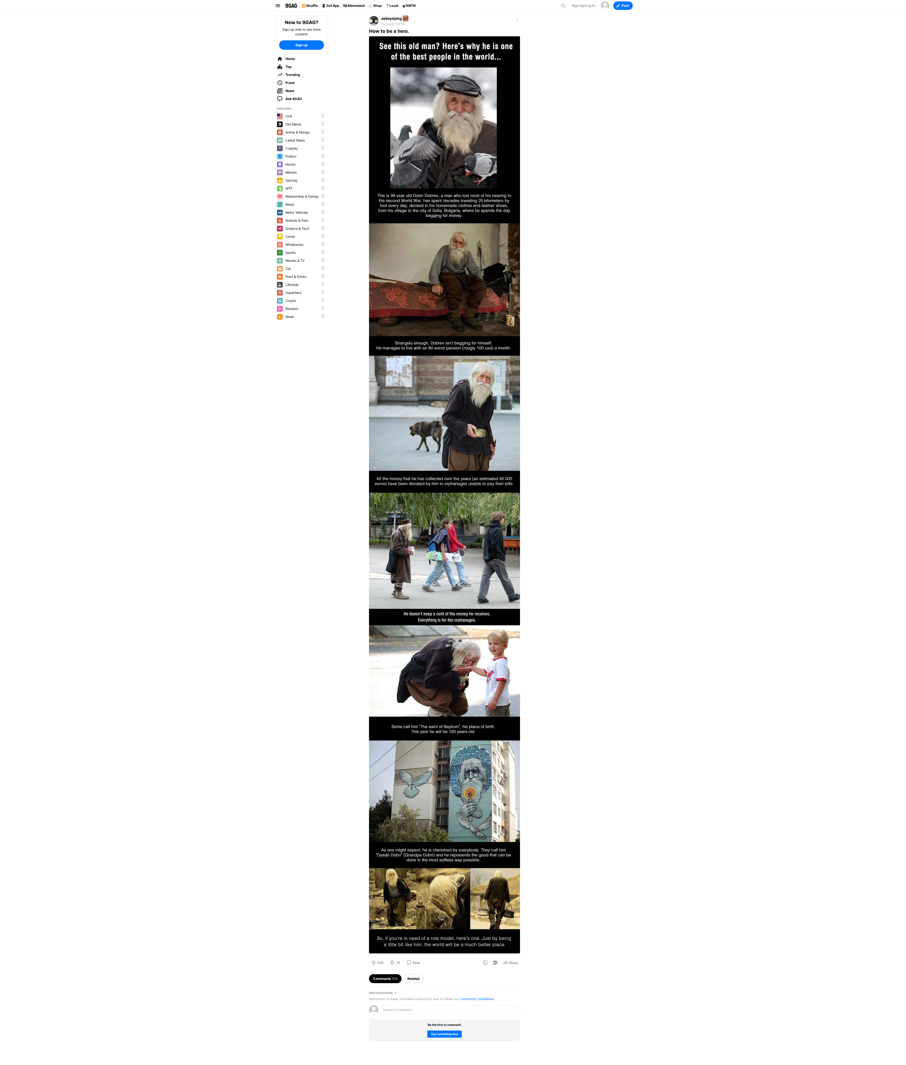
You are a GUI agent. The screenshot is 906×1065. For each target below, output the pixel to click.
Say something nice (444, 1034)
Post (625, 6)
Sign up (301, 45)
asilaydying (391, 18)
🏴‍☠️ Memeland (354, 6)
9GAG (291, 5)
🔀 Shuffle (310, 6)
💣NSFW (409, 6)
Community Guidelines (477, 999)
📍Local (392, 6)
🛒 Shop (375, 6)
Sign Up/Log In (583, 6)
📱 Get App (330, 6)
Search (563, 5)
